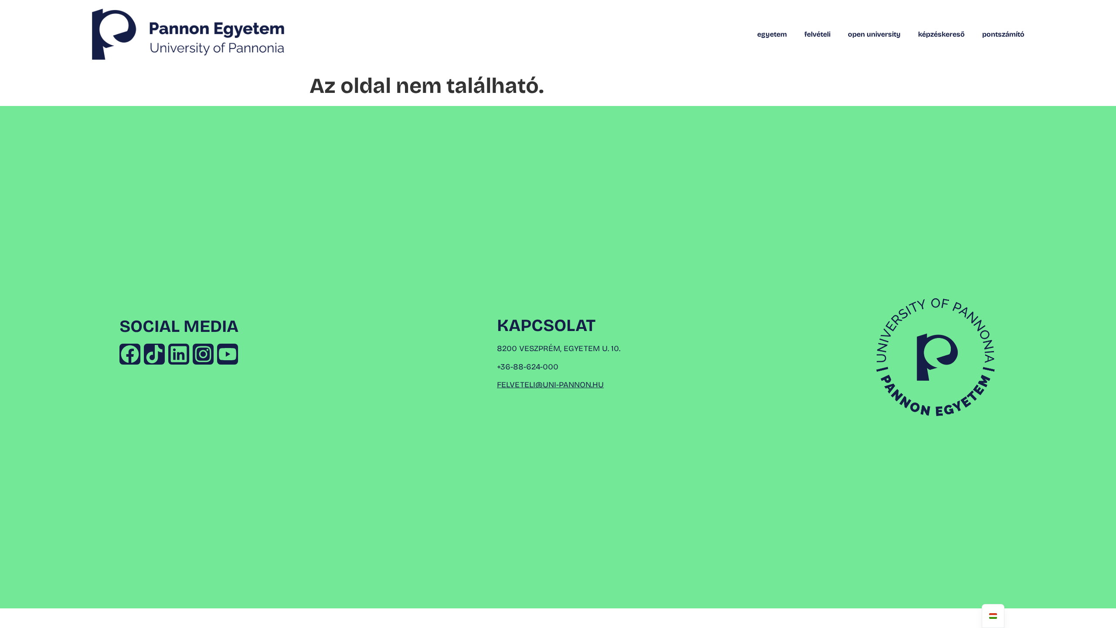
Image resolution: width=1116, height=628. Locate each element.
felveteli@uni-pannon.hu (550, 384)
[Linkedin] (178, 354)
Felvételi (817, 34)
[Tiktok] (154, 354)
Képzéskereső (941, 34)
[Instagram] (203, 354)
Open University (874, 34)
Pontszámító (1003, 34)
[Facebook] (129, 354)
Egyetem (772, 34)
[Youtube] (227, 354)
